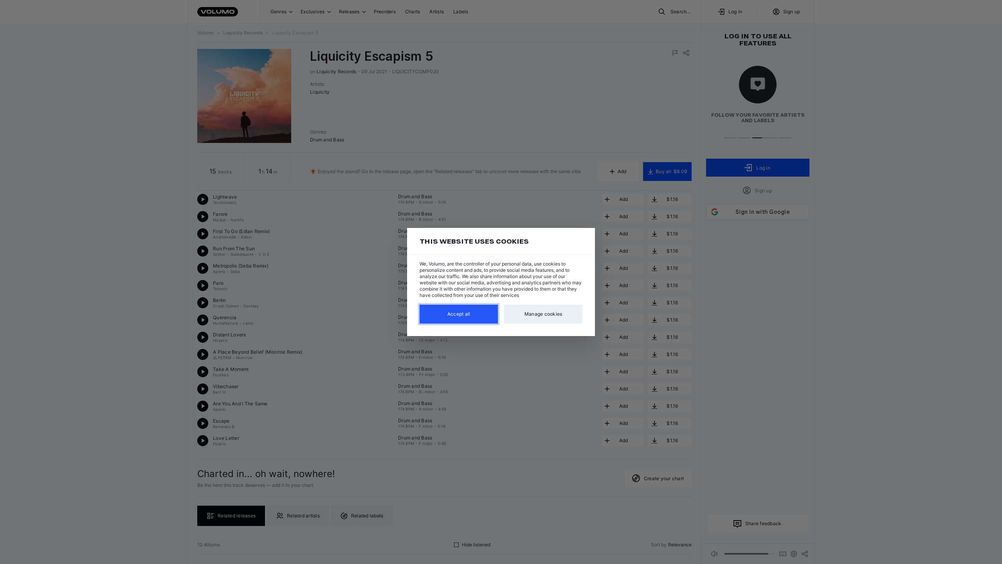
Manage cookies (543, 314)
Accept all (458, 314)
